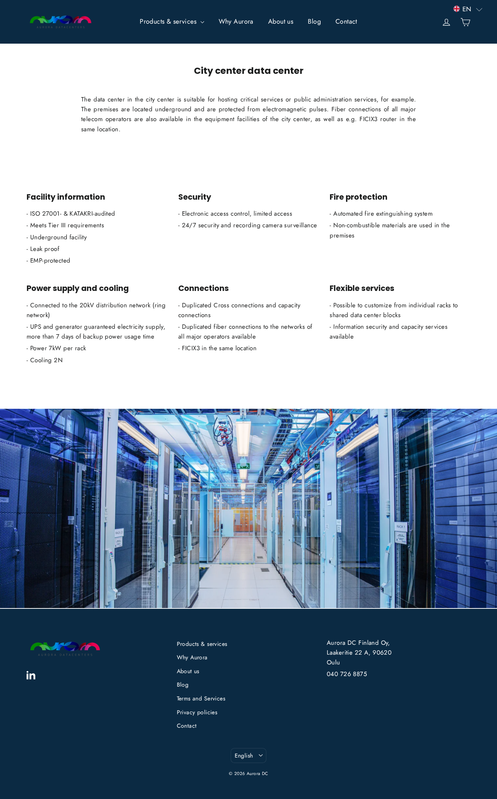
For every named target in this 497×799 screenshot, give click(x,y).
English (244, 755)
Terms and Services (201, 698)
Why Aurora (236, 21)
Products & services (169, 21)
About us (280, 21)
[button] (468, 9)
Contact (346, 21)
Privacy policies (197, 712)
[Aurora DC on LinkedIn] (31, 674)
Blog (314, 21)
